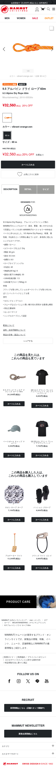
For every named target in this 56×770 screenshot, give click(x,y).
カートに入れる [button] (28, 164)
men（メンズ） (35, 620)
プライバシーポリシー (37, 657)
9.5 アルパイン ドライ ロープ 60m (17, 625)
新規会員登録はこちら (28, 733)
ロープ (6, 622)
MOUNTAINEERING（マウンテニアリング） (29, 622)
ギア (46, 620)
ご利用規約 (20, 657)
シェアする (28, 340)
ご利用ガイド (8, 657)
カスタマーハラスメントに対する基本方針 (23, 659)
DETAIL (28, 189)
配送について (8, 325)
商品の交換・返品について (14, 334)
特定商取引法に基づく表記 (16, 662)
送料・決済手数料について (14, 329)
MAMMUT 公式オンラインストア (14, 620)
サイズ (46, 189)
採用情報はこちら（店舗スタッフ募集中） (28, 707)
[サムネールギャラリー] (52, 30)
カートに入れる (14, 403)
